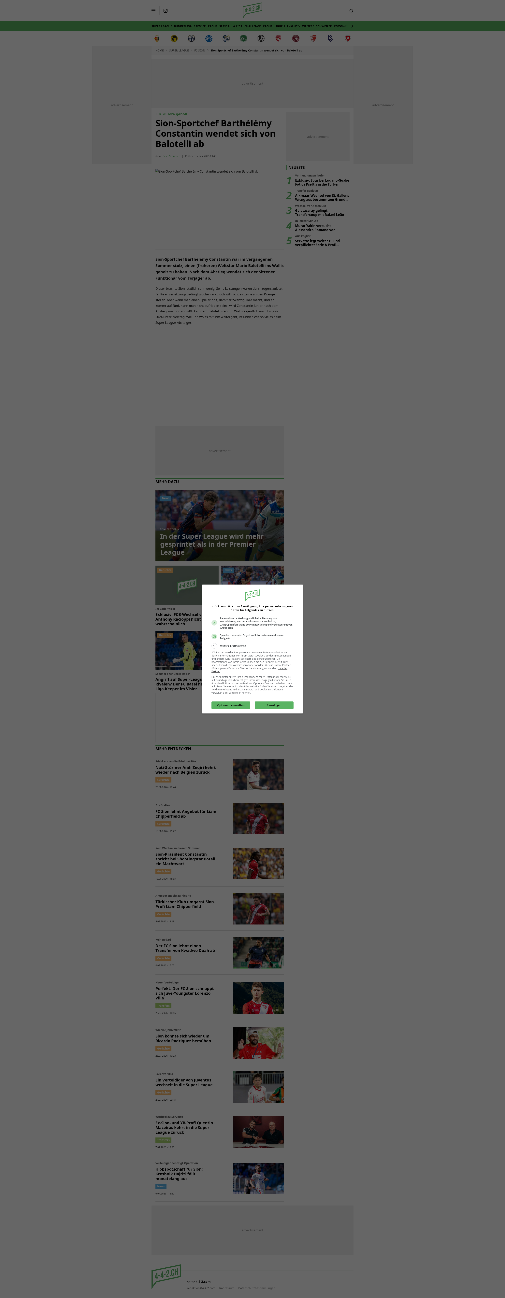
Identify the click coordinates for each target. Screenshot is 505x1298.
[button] (252, 646)
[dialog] (252, 649)
